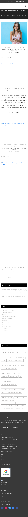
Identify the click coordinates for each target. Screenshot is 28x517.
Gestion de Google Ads (7, 437)
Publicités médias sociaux (8, 444)
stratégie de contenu (20, 405)
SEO (18, 402)
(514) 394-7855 (6, 501)
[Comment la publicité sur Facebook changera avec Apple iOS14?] (14, 33)
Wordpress (4, 341)
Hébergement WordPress (8, 448)
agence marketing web (7, 349)
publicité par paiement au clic (13, 392)
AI (25, 352)
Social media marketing (7, 405)
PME (3, 392)
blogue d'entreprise (19, 357)
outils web (4, 389)
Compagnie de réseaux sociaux (15, 360)
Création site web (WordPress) (9, 446)
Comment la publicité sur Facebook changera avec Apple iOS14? (14, 50)
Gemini (22, 365)
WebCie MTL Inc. (19, 408)
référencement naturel (20, 397)
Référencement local (7, 397)
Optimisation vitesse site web (9, 324)
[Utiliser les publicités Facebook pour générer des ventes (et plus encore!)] (14, 213)
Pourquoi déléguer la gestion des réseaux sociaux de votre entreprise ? (14, 91)
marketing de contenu (7, 381)
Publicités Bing (6, 328)
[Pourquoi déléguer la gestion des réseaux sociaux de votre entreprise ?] (14, 74)
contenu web (18, 363)
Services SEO (5, 339)
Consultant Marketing (7, 312)
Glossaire (3, 459)
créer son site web (6, 365)
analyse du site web (6, 355)
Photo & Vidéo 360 (6, 326)
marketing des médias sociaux (9, 384)
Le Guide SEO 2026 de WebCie (9, 300)
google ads (4, 376)
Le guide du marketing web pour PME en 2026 (13, 302)
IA (20, 376)
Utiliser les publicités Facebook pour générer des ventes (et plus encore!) (14, 270)
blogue (10, 357)
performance (12, 389)
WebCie (3, 15)
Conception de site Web (8, 310)
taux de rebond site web (7, 408)
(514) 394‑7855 (9, 1)
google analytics (13, 376)
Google (19, 373)
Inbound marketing (7, 318)
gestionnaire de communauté (8, 373)
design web (16, 365)
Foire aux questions (5, 456)
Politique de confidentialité (7, 430)
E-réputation (7, 145)
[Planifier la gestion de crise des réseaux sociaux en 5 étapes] (14, 132)
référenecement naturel (8, 400)
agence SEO (19, 352)
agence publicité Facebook (8, 352)
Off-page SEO (5, 320)
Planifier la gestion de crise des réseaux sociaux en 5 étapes (14, 149)
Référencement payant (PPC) (9, 337)
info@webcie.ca (20, 1)
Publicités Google (6, 330)
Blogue (2, 454)
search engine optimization (8, 402)
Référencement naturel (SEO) (9, 335)
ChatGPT (3, 360)
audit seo (4, 357)
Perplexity (21, 389)
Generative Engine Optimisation (9, 368)
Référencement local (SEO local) (10, 333)
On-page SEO (5, 322)
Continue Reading (14, 52)
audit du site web (18, 355)
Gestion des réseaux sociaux (15, 47)
